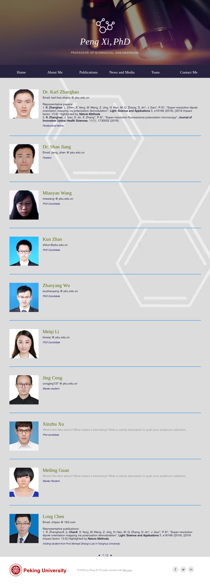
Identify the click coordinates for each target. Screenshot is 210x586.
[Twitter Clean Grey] (183, 569)
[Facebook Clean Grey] (175, 569)
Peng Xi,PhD (105, 41)
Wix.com (127, 570)
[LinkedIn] (191, 569)
